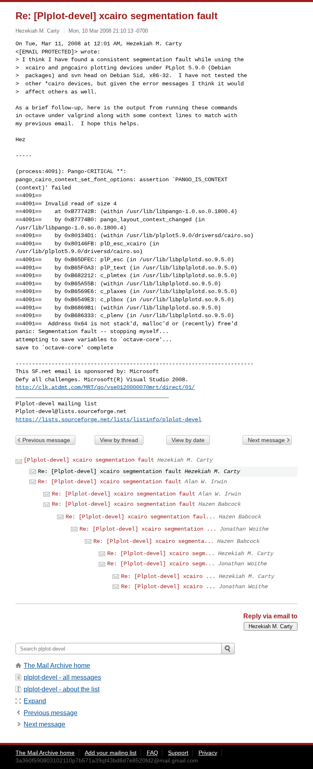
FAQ (152, 752)
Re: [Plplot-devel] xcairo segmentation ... (147, 529)
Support (178, 752)
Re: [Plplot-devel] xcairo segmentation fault (109, 481)
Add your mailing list (111, 752)
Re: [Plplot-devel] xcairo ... (168, 576)
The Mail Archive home (57, 665)
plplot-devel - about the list (61, 689)
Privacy (207, 752)
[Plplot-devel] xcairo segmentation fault (89, 460)
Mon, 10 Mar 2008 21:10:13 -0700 (108, 31)
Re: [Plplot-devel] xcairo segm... (161, 553)
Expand (35, 701)
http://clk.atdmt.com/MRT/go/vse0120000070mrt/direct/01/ (105, 387)
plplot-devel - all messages (62, 677)
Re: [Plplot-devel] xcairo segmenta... (153, 541)
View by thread (119, 440)
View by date (188, 440)
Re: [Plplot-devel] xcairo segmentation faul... (141, 516)
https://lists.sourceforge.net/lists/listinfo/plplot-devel (108, 419)
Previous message (46, 440)
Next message (266, 440)
